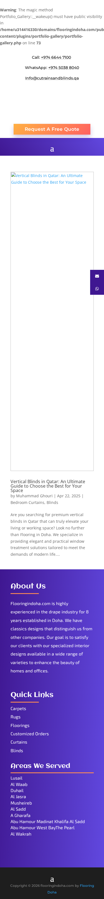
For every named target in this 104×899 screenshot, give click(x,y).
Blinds (52, 502)
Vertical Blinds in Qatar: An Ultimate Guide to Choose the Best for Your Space (48, 485)
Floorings (20, 725)
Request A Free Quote (52, 129)
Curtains (19, 741)
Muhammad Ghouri (34, 495)
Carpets (18, 708)
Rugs (16, 716)
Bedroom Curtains (27, 502)
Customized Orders (30, 733)
